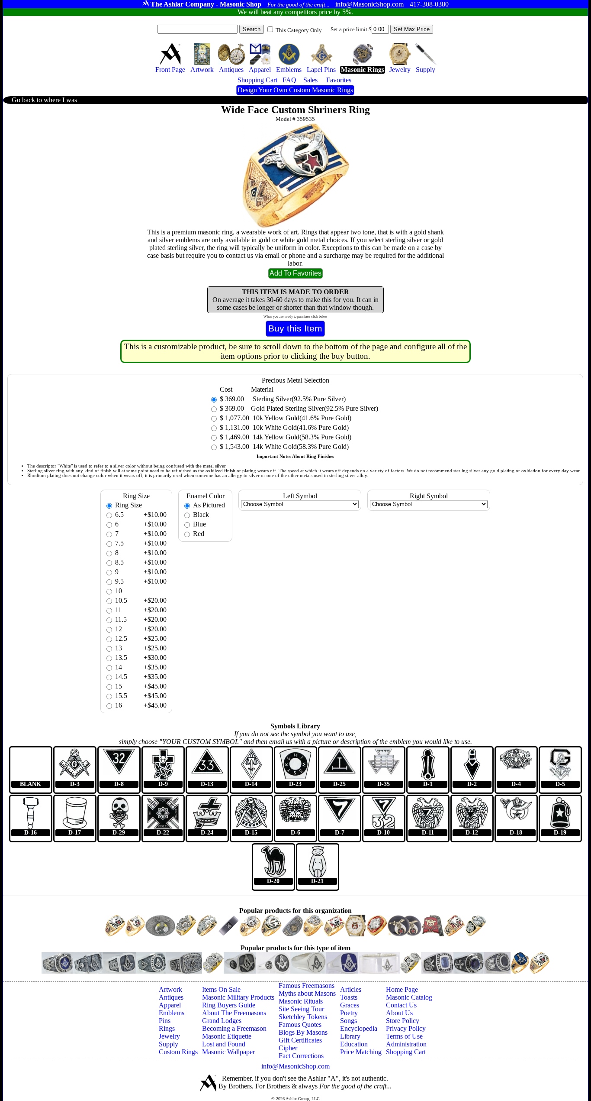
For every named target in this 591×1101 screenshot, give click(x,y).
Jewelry (169, 1036)
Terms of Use (404, 1036)
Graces (349, 1005)
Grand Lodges (221, 1020)
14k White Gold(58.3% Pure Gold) (300, 446)
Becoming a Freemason (234, 1028)
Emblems (171, 1013)
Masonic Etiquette (226, 1036)
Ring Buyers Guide (228, 1005)
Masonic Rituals (301, 1001)
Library (350, 1036)
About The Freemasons (234, 1013)
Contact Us (401, 1005)
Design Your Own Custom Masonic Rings (295, 90)
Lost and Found (223, 1044)
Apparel (170, 1005)
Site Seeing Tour (301, 1009)
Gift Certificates (300, 1040)
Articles (350, 989)
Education (354, 1044)
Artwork (170, 989)
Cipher (288, 1048)
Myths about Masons (307, 993)
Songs (348, 1020)
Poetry (349, 1013)
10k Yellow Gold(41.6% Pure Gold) (301, 418)
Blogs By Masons (303, 1032)
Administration (406, 1044)
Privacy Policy (406, 1028)
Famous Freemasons (306, 985)
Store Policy (402, 1020)
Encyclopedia (358, 1028)
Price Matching (361, 1052)
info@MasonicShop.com (295, 1066)
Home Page (402, 989)
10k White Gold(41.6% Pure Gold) (300, 427)
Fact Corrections (301, 1055)
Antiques (171, 997)
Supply (168, 1044)
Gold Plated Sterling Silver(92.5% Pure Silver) (314, 408)
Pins (164, 1020)
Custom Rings (178, 1052)
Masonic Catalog (409, 997)
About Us (399, 1013)
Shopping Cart (406, 1052)
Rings (167, 1028)
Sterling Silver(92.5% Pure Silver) (298, 399)
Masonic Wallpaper (228, 1052)
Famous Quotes (300, 1024)
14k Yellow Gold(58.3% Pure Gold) (301, 437)
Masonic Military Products (238, 997)
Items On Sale (221, 989)
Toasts (348, 997)
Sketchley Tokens (303, 1016)
